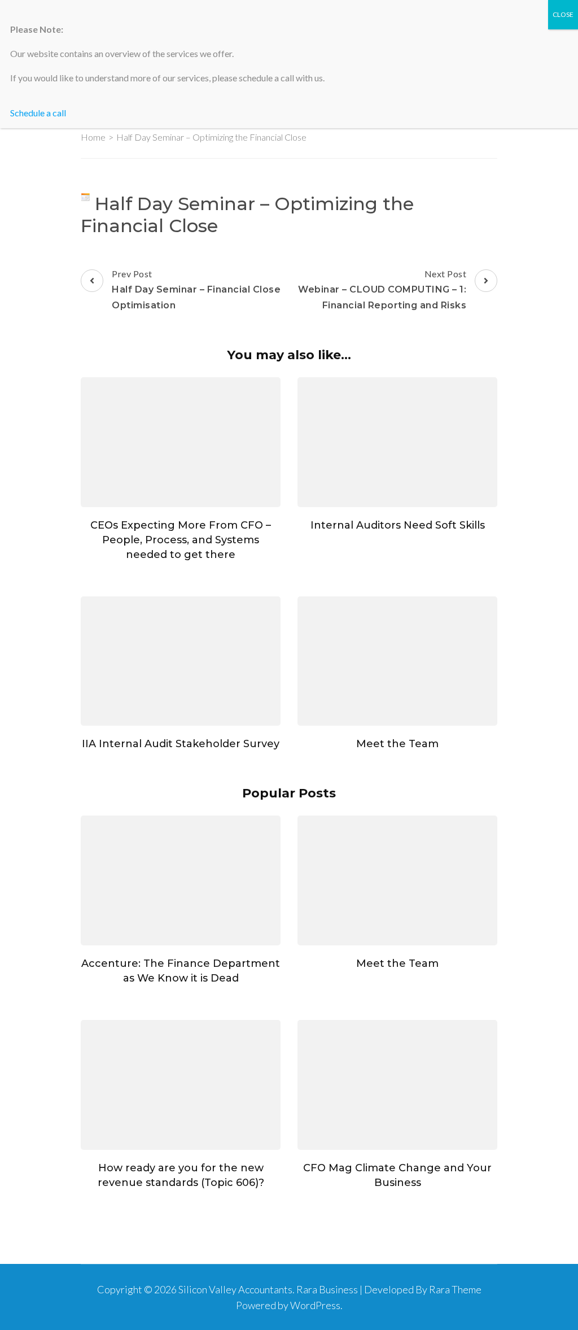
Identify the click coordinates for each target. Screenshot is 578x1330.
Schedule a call (38, 112)
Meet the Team (397, 744)
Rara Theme (455, 1289)
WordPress (315, 1305)
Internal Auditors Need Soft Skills (397, 525)
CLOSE (563, 14)
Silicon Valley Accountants (235, 1289)
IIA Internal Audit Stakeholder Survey (180, 744)
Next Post (382, 289)
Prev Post (196, 289)
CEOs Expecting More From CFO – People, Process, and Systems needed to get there (180, 540)
